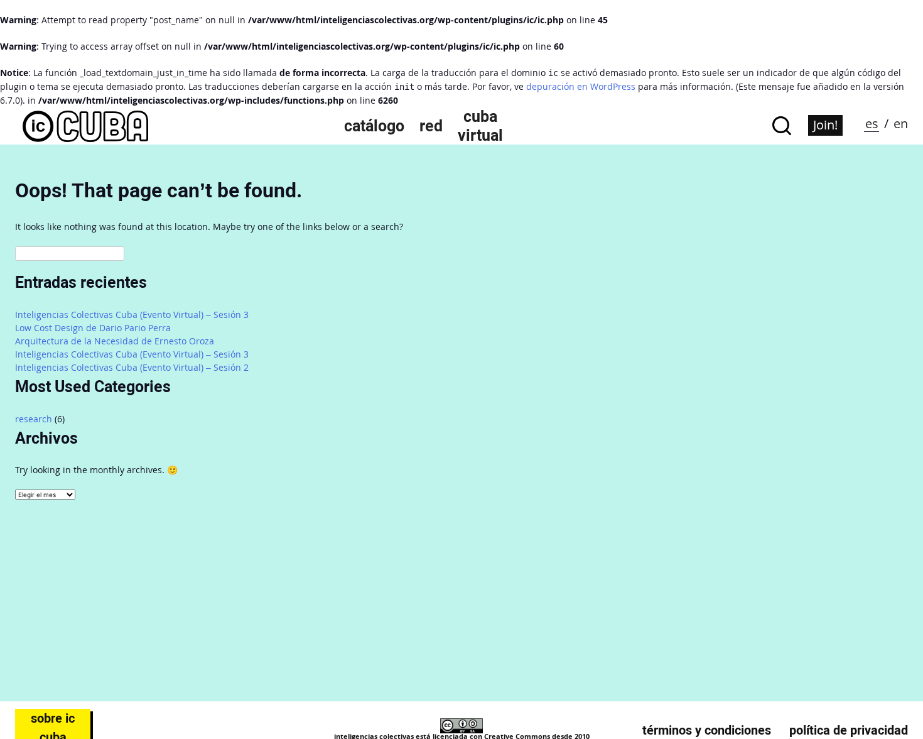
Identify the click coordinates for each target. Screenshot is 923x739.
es (871, 123)
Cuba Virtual (480, 126)
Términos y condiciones (706, 730)
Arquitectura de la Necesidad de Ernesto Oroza (114, 341)
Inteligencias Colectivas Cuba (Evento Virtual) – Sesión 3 (132, 314)
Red (431, 125)
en (900, 123)
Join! (825, 124)
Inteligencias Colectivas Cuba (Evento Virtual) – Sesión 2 (132, 367)
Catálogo (374, 125)
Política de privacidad (848, 730)
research (33, 419)
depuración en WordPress (580, 86)
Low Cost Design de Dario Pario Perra (93, 328)
